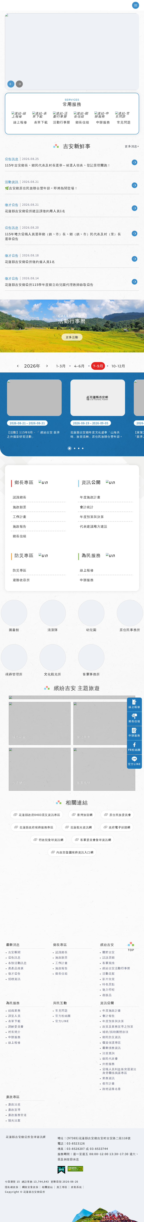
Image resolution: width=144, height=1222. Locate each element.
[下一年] (46, 366)
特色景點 (108, 984)
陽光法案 (14, 1120)
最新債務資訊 (111, 1047)
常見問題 (61, 1010)
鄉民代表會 (110, 1058)
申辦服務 (87, 579)
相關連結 (47, 1187)
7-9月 (98, 366)
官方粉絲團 (63, 1015)
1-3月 (61, 366)
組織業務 (14, 1010)
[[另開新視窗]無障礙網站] (75, 1168)
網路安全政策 (30, 1187)
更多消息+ (132, 146)
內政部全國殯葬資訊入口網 (74, 852)
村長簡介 (14, 1031)
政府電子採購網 (119, 827)
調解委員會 (16, 1026)
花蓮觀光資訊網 (81, 827)
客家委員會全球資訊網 (95, 840)
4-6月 (79, 366)
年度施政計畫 (90, 497)
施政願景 (20, 507)
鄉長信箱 (20, 536)
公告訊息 (14, 957)
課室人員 (14, 1015)
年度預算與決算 (92, 516)
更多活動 (72, 337)
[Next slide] (19, 84)
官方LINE (62, 1021)
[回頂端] (130, 947)
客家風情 (108, 963)
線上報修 (87, 570)
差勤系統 (76, 1187)
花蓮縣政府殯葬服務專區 (36, 827)
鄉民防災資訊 (111, 1037)
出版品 (107, 995)
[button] (69, 448)
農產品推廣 (16, 968)
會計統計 (87, 507)
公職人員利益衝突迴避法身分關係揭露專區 (119, 1070)
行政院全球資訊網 (51, 840)
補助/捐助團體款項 (115, 1031)
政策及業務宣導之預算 (117, 1026)
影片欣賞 (108, 979)
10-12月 (118, 366)
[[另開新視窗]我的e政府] (61, 1170)
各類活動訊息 (17, 963)
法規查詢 (108, 1053)
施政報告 (20, 526)
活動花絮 (108, 973)
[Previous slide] (10, 84)
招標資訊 (14, 979)
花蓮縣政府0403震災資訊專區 (39, 815)
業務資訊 (108, 1078)
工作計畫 (20, 516)
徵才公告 (14, 973)
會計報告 (108, 1015)
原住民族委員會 (120, 815)
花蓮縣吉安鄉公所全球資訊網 (19, 5)
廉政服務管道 (17, 1115)
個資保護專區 (111, 1042)
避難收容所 (21, 579)
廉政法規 (14, 1104)
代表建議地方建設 (93, 526)
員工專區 (62, 1187)
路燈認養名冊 (111, 1088)
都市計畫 (108, 1083)
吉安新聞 (14, 952)
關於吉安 (108, 952)
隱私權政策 (12, 1187)
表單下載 (14, 1021)
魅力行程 (108, 989)
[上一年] (18, 366)
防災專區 (20, 570)
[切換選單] (135, 5)
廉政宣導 (14, 1109)
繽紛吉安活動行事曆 (116, 968)
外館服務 (108, 1063)
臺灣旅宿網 (85, 815)
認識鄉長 (20, 497)
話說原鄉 (108, 957)
